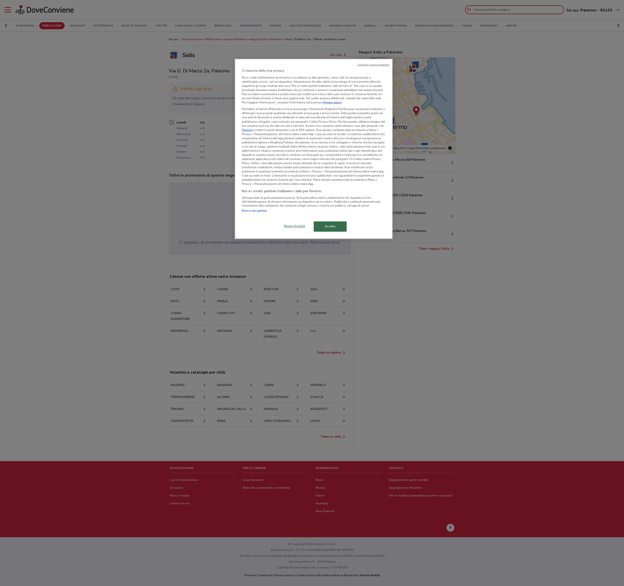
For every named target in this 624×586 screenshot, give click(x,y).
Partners (247, 130)
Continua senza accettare (373, 65)
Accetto (330, 226)
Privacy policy (332, 102)
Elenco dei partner (254, 211)
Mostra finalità (294, 226)
